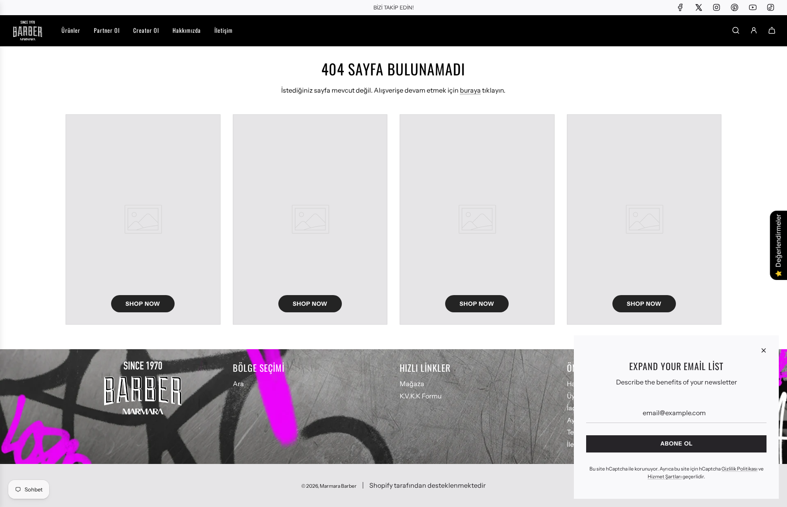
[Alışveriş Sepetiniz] (772, 30)
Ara (238, 384)
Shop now (142, 303)
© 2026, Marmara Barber (329, 486)
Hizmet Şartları (665, 476)
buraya (470, 90)
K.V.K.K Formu (420, 396)
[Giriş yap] (754, 30)
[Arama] (736, 30)
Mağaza (412, 384)
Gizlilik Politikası (739, 469)
